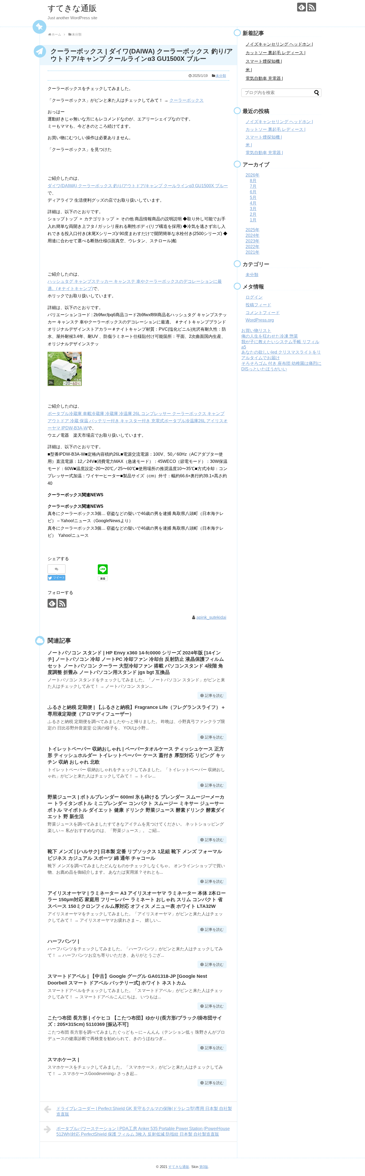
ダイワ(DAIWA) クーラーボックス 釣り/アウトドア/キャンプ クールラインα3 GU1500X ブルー (138, 185)
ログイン (254, 297)
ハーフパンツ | (63, 941)
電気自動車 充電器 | (264, 78)
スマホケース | (63, 1059)
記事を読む (214, 695)
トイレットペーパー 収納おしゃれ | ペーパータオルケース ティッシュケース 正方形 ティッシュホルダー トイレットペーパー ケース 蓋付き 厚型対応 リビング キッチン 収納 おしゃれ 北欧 (136, 755)
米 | (249, 70)
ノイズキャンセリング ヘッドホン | (279, 44)
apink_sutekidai (211, 617)
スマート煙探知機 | (264, 61)
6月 (253, 192)
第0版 (203, 1167)
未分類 (221, 76)
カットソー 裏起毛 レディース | (275, 52)
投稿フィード (258, 305)
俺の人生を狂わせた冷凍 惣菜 (269, 336)
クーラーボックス (186, 100)
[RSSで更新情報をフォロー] (311, 7)
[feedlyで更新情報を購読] (301, 7)
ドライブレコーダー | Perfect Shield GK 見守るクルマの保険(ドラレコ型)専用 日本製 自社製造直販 (144, 1111)
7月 (253, 186)
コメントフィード (263, 312)
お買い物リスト (256, 330)
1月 (253, 220)
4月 (253, 203)
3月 (253, 208)
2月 (253, 214)
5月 (253, 197)
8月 (253, 180)
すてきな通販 (72, 8)
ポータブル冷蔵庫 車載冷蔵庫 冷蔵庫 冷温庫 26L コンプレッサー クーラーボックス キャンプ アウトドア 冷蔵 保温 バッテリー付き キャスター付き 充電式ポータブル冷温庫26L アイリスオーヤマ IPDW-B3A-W (138, 420)
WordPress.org (260, 320)
